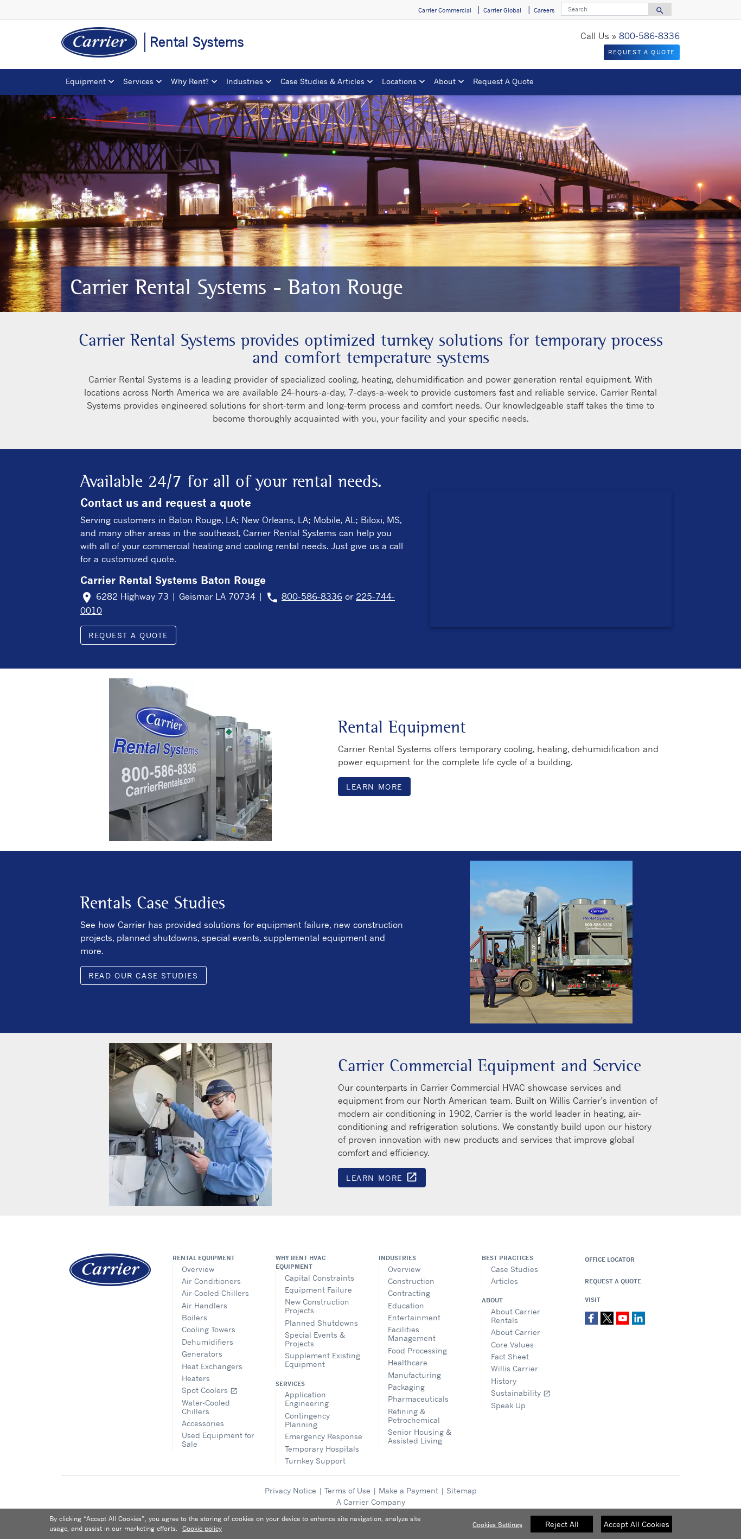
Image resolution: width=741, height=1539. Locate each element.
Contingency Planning (307, 1420)
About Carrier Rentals (515, 1316)
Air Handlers (204, 1305)
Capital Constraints (319, 1277)
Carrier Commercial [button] (444, 10)
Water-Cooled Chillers (206, 1407)
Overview (198, 1269)
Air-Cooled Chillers (215, 1293)
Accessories (203, 1423)
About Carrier (515, 1332)
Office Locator (610, 1259)
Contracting (409, 1293)
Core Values (512, 1344)
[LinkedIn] (638, 1317)
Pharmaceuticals (418, 1398)
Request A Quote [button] (503, 81)
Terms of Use (347, 1490)
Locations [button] (399, 81)
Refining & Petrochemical (414, 1415)
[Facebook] (593, 1317)
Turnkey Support (315, 1460)
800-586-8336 (649, 35)
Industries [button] (244, 81)
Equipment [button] (86, 81)
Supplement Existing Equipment (322, 1360)
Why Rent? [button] (190, 81)
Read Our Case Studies (143, 975)
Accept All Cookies (636, 1524)
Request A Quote (613, 1281)
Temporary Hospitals (322, 1448)
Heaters (196, 1378)
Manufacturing (414, 1374)
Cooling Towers (208, 1329)
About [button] (445, 81)
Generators (202, 1353)
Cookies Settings (497, 1525)
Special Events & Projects (315, 1339)
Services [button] (138, 81)
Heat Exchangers (212, 1366)
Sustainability (521, 1392)
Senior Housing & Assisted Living (419, 1436)
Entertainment (414, 1317)
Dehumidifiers (207, 1341)
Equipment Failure (318, 1289)
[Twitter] (608, 1317)
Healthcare (407, 1362)
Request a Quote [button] (641, 52)
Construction (411, 1281)
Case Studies (514, 1269)
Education (406, 1305)
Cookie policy (202, 1528)
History (503, 1380)
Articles (504, 1281)
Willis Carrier (514, 1368)
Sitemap (461, 1490)
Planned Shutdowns (321, 1322)
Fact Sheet (510, 1356)
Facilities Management (412, 1334)
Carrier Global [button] (502, 10)
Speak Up (508, 1405)
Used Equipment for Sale (218, 1439)
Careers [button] (544, 10)
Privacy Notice (290, 1490)
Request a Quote (128, 635)
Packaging (406, 1386)
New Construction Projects (317, 1306)
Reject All (562, 1524)
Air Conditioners (211, 1281)
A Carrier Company (370, 1501)
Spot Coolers (210, 1390)
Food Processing (417, 1350)
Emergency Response (323, 1436)
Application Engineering (307, 1399)
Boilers (194, 1317)
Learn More (374, 786)
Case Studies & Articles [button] (322, 81)
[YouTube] (624, 1317)
